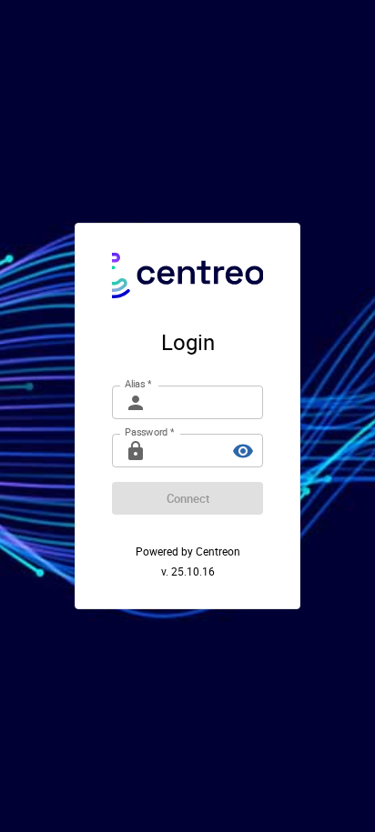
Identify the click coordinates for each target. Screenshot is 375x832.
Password (149, 432)
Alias (138, 383)
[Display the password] (243, 451)
